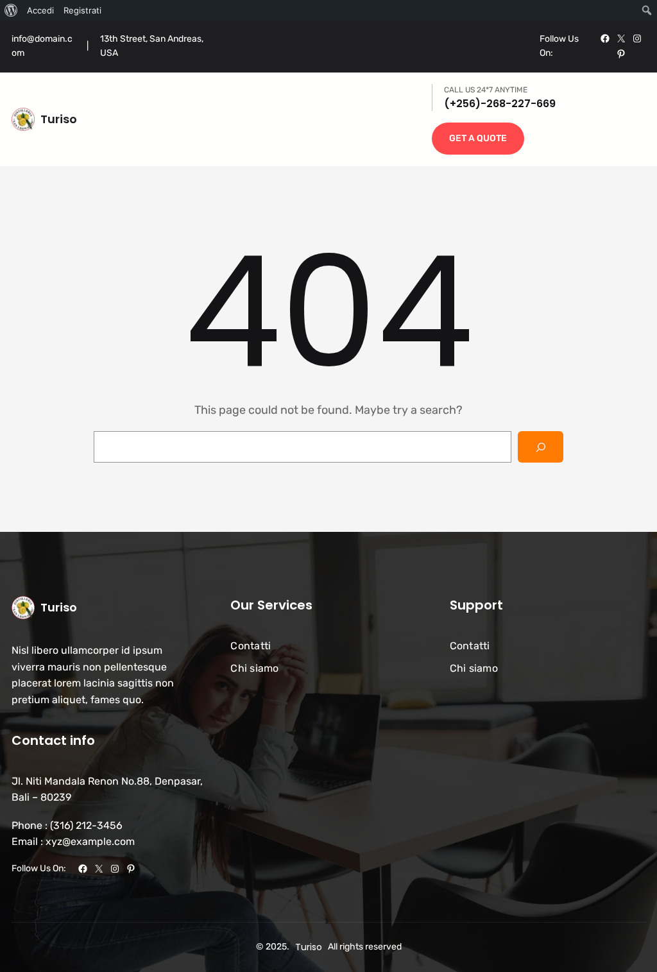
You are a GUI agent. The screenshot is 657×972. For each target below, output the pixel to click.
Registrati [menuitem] (82, 10)
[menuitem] (11, 10)
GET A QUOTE (478, 138)
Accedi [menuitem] (40, 10)
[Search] (540, 447)
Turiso (58, 119)
